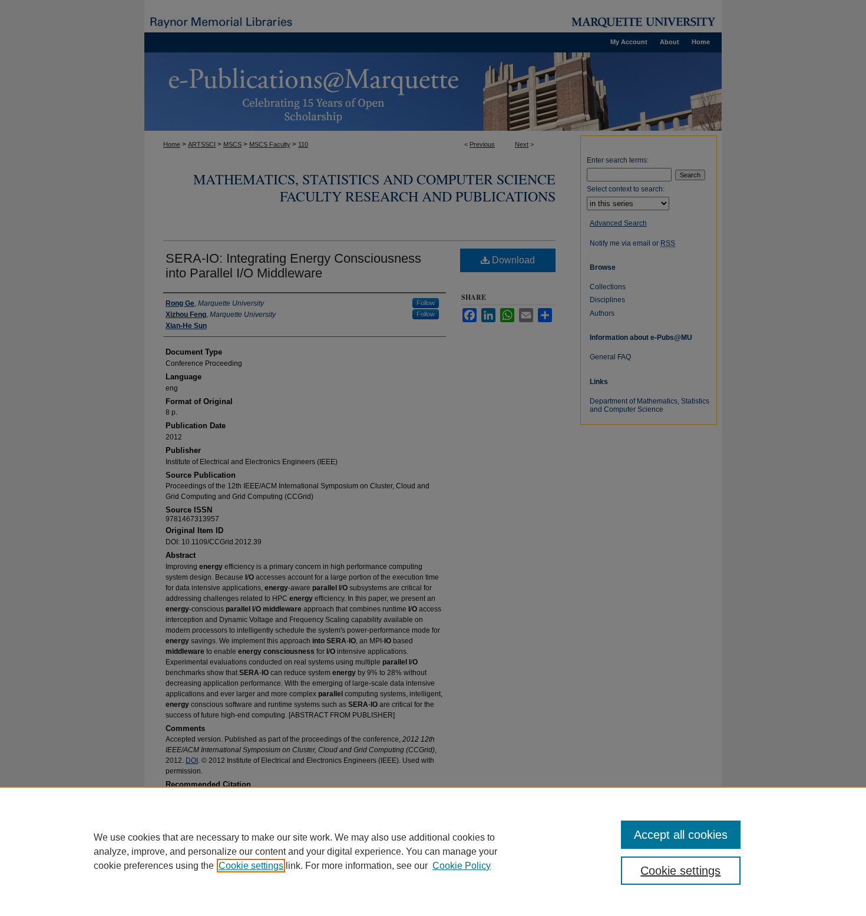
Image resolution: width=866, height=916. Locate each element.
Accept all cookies (681, 834)
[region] (433, 851)
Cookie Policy (461, 866)
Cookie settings (251, 866)
